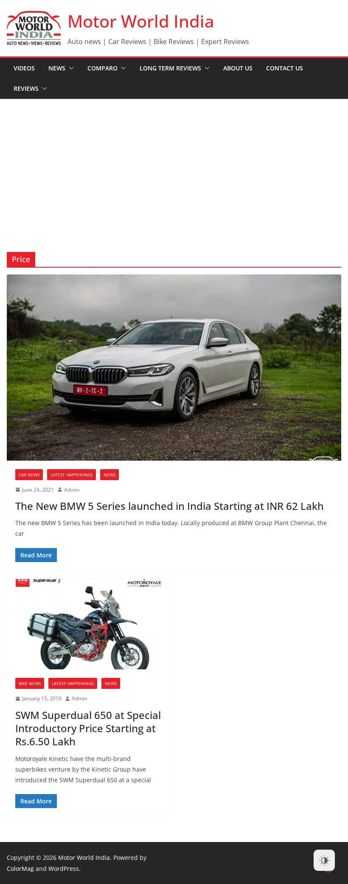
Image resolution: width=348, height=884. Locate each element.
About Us (238, 68)
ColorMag (20, 868)
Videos (24, 68)
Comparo (102, 68)
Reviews (26, 88)
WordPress (63, 868)
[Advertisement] (174, 163)
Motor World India (140, 21)
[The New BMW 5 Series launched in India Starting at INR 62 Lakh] (174, 367)
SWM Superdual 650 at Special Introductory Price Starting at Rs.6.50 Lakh (88, 728)
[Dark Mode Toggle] (324, 860)
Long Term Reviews (170, 68)
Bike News (30, 683)
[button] (69, 68)
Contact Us (284, 68)
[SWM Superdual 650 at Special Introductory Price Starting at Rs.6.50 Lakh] (88, 624)
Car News (29, 475)
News (56, 68)
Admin (71, 489)
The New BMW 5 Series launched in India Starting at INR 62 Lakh (169, 506)
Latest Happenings (72, 475)
